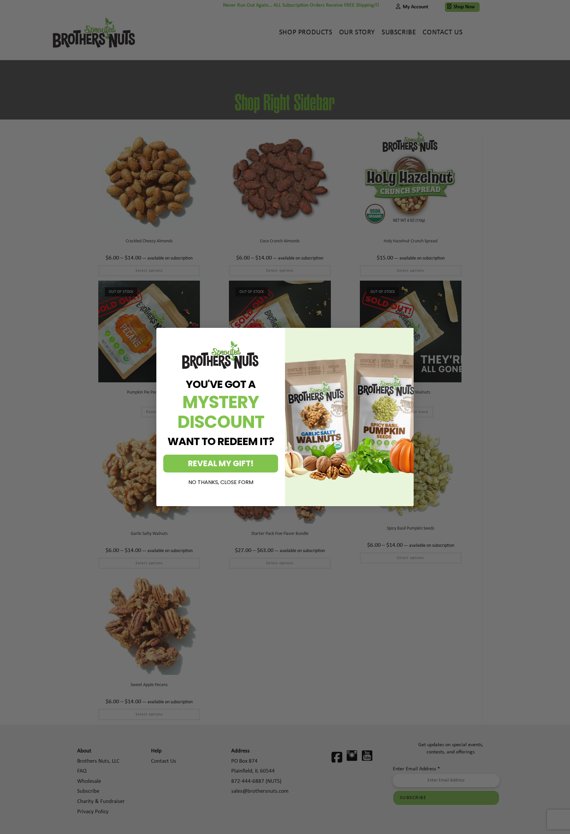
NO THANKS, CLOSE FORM (220, 482)
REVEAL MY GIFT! (221, 463)
